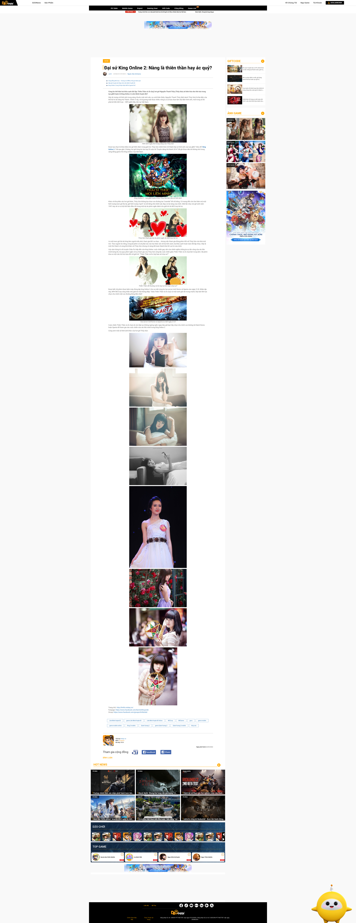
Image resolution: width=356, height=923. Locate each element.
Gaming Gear (152, 8)
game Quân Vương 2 (161, 725)
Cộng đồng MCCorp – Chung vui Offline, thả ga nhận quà (124, 80)
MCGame (181, 720)
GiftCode (234, 61)
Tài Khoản (317, 3)
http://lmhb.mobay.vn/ (125, 707)
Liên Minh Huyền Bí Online (154, 720)
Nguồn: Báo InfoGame (134, 74)
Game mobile (187, 771)
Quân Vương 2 (145, 725)
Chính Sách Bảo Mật (132, 918)
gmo (191, 720)
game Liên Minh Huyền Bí (133, 720)
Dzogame (121, 740)
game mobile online (115, 725)
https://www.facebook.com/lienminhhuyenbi (132, 710)
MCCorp (170, 720)
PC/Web (95, 771)
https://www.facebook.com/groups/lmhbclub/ (130, 712)
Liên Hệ (146, 905)
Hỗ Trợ (154, 905)
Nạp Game (305, 3)
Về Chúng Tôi (291, 3)
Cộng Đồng (178, 8)
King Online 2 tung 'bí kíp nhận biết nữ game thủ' (122, 85)
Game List (192, 8)
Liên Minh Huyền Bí (115, 720)
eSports (140, 797)
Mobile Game (127, 8)
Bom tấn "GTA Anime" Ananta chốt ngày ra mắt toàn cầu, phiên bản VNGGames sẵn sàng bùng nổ (175, 12)
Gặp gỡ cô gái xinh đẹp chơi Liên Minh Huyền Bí (121, 83)
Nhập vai (123, 738)
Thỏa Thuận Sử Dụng (148, 918)
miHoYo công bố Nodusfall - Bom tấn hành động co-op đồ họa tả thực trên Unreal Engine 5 (203, 819)
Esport (139, 8)
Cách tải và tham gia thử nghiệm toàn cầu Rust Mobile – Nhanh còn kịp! (203, 793)
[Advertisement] (178, 44)
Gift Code (166, 8)
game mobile (202, 720)
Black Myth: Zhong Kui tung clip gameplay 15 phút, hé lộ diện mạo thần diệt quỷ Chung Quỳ (157, 793)
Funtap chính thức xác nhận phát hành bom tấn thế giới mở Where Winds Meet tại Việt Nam (112, 793)
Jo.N (109, 74)
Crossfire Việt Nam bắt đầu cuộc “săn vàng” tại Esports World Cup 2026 (158, 819)
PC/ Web (114, 8)
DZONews (36, 3)
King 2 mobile (131, 725)
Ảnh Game (234, 113)
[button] (223, 839)
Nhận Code (253, 68)
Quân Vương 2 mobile (179, 725)
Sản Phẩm (48, 3)
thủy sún (193, 725)
